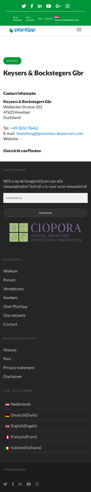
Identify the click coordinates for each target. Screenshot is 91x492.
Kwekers (10, 297)
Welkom (10, 270)
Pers (40, 18)
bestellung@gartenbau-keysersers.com (50, 133)
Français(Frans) (24, 436)
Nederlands (21, 404)
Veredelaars (13, 288)
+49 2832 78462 (24, 128)
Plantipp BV (19, 469)
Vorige (12, 60)
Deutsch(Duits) (24, 414)
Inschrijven (45, 212)
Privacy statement (19, 367)
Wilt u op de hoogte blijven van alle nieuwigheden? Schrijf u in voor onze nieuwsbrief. (45, 184)
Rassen (9, 279)
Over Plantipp (17, 18)
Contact (48, 18)
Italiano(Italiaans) (26, 447)
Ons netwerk (30, 18)
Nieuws (10, 349)
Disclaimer (12, 376)
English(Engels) (24, 425)
